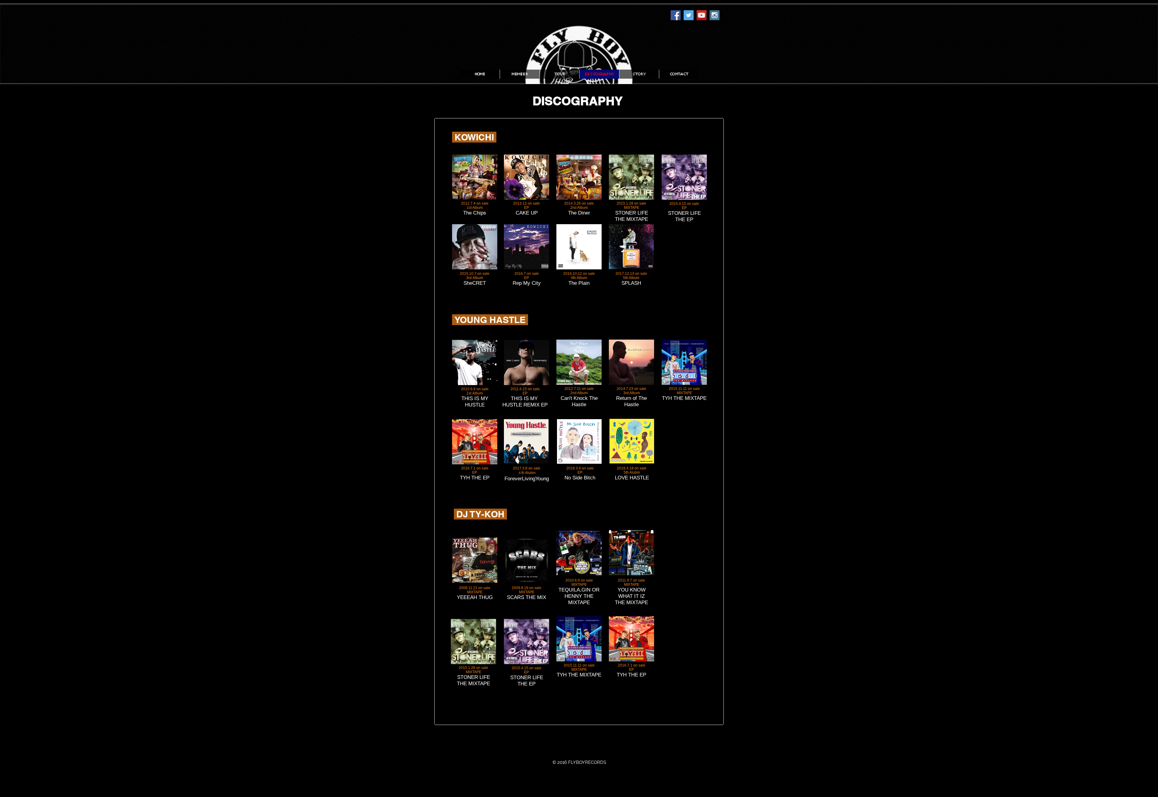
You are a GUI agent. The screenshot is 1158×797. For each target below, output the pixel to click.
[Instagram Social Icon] (715, 15)
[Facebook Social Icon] (676, 15)
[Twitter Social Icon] (689, 15)
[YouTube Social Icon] (702, 15)
